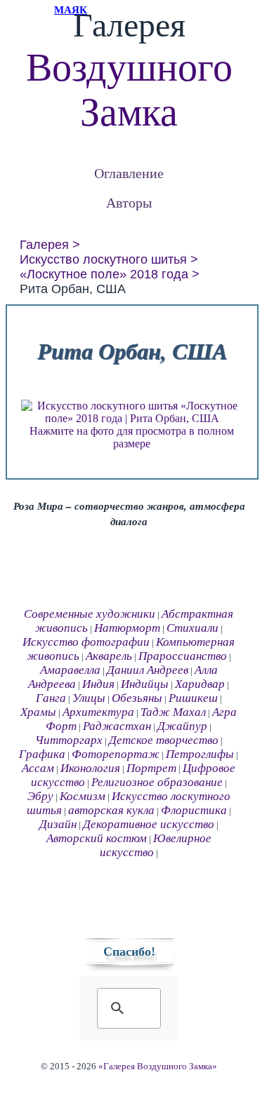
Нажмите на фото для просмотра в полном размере (132, 437)
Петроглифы (200, 754)
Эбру (40, 796)
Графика (42, 754)
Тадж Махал (173, 712)
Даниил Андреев (147, 670)
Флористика (194, 810)
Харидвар (200, 684)
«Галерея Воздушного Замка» (157, 1066)
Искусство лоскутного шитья (103, 259)
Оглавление (129, 172)
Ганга (51, 698)
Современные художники (89, 614)
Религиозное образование (157, 782)
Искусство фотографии (86, 642)
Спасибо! (129, 952)
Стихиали (192, 628)
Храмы (38, 712)
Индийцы (145, 684)
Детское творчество (163, 740)
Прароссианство (182, 656)
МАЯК (70, 9)
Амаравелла (70, 670)
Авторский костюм (96, 838)
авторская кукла (111, 810)
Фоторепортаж (115, 754)
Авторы (129, 202)
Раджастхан (117, 726)
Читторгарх (69, 740)
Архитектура (98, 712)
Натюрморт (127, 628)
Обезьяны (137, 698)
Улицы (88, 698)
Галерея (44, 245)
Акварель (109, 656)
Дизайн (58, 824)
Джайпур (182, 726)
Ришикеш (193, 698)
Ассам (38, 768)
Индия (98, 684)
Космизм (82, 796)
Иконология (90, 768)
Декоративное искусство (148, 824)
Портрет (151, 768)
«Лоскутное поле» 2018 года (104, 274)
